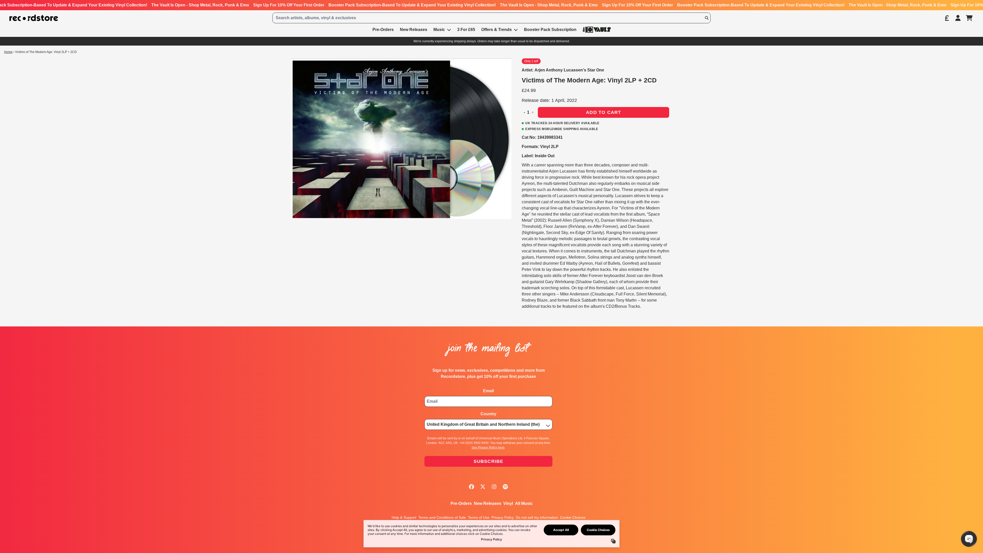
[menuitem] (597, 30)
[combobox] (491, 18)
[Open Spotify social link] (505, 486)
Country (488, 414)
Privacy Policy (503, 517)
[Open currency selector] (946, 18)
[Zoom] (401, 138)
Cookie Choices (572, 517)
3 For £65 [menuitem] (466, 29)
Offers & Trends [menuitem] (496, 29)
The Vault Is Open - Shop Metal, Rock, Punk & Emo (200, 5)
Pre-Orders (461, 503)
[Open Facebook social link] (471, 486)
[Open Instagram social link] (494, 486)
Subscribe (489, 461)
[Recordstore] (33, 18)
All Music (524, 503)
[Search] (706, 18)
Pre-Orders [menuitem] (383, 29)
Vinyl (508, 503)
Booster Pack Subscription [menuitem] (550, 29)
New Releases (487, 503)
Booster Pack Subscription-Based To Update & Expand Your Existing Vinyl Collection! (412, 5)
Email (488, 391)
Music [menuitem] (439, 29)
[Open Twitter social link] (482, 486)
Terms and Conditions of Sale (442, 517)
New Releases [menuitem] (413, 29)
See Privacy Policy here (488, 447)
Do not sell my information (537, 517)
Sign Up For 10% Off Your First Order (288, 5)
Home (8, 52)
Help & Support (404, 517)
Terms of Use (478, 517)
